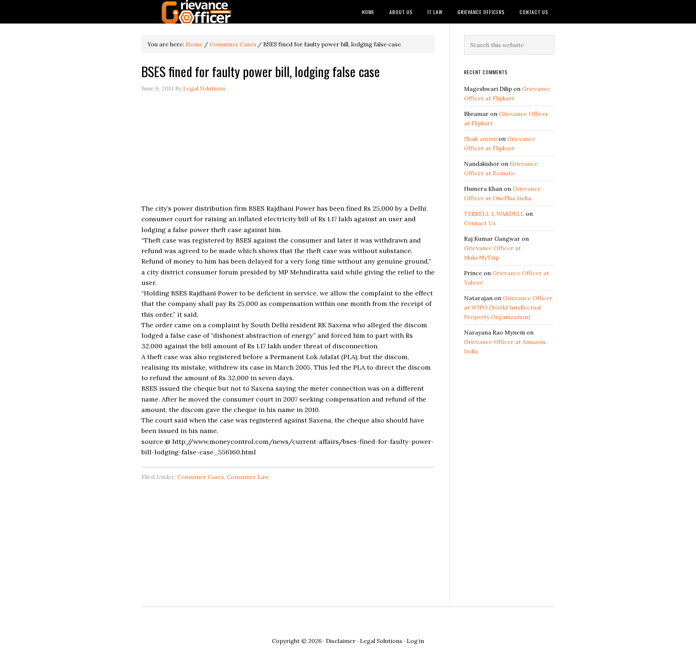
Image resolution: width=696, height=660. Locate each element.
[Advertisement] (288, 152)
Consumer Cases (200, 476)
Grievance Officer (199, 12)
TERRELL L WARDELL (494, 213)
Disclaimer (341, 640)
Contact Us (480, 223)
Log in (415, 640)
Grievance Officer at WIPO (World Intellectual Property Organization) (508, 307)
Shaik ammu (480, 138)
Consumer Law (248, 476)
